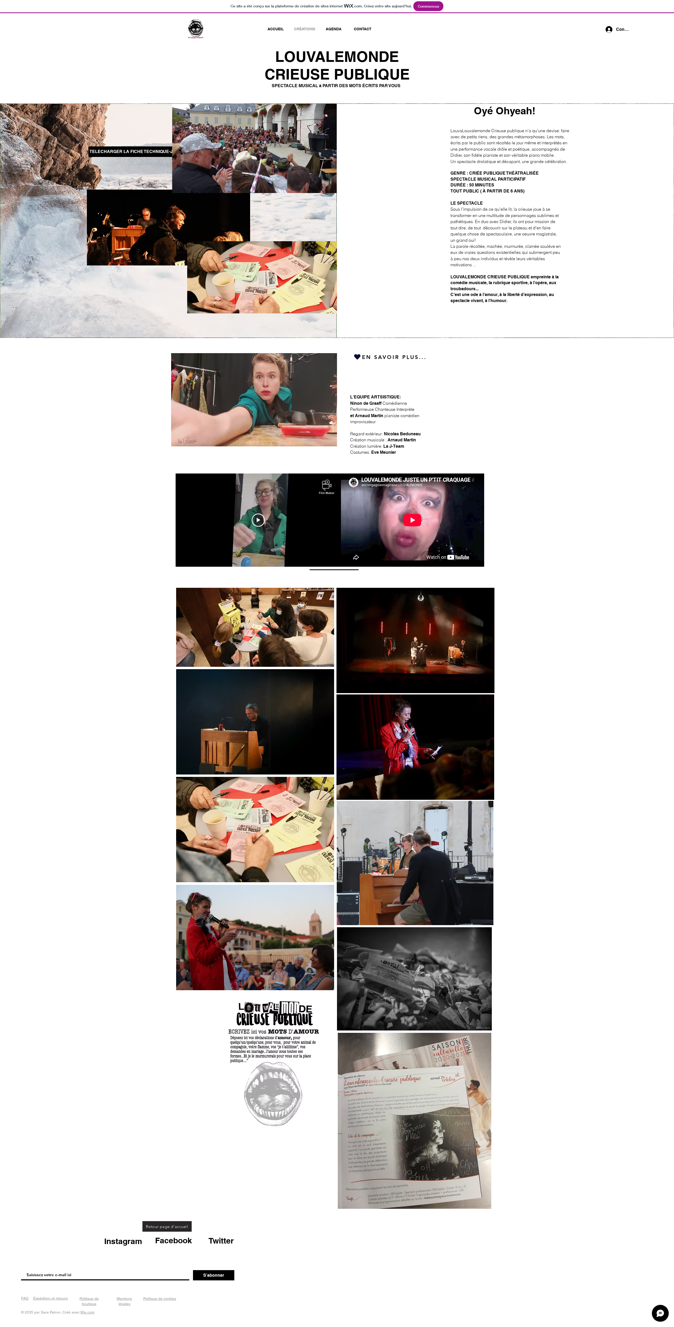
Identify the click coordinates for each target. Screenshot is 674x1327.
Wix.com (87, 1312)
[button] (107, 151)
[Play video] (258, 520)
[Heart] (357, 356)
